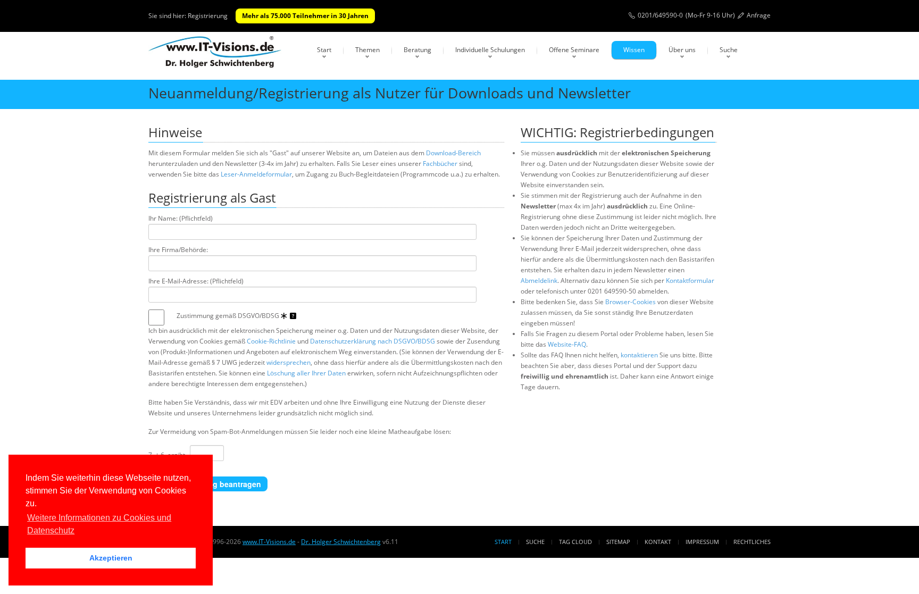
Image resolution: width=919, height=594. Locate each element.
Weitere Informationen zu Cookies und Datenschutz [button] (99, 524)
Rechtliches (752, 542)
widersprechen (288, 362)
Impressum (702, 542)
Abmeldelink (539, 280)
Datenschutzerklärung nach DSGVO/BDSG (372, 341)
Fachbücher (440, 163)
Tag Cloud (575, 542)
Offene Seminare (574, 49)
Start (324, 49)
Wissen (634, 49)
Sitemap (618, 542)
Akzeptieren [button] (110, 558)
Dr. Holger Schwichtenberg (341, 541)
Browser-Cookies (630, 301)
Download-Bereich (453, 152)
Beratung (417, 49)
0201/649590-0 (660, 15)
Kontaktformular (690, 280)
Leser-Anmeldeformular (256, 174)
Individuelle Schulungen (490, 49)
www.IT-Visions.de (269, 541)
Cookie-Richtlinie (271, 341)
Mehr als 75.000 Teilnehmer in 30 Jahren (305, 15)
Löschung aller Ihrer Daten (306, 373)
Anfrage (759, 15)
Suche (729, 49)
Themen (367, 49)
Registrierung (208, 15)
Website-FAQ (567, 344)
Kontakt (658, 542)
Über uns (682, 49)
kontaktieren (639, 354)
